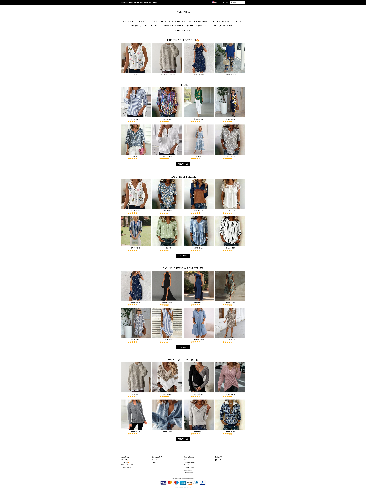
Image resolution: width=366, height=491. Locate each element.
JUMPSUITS (135, 26)
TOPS (154, 21)
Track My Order (188, 472)
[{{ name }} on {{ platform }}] (216, 460)
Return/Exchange (188, 470)
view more (183, 164)
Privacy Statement (179, 487)
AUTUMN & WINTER (172, 26)
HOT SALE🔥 (125, 460)
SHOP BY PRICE (183, 30)
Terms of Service (187, 487)
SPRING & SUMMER (197, 26)
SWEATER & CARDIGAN (173, 21)
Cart (226, 2)
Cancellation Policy (189, 467)
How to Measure (188, 465)
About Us (154, 460)
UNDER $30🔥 (125, 462)
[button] (133, 121)
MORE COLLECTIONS (223, 26)
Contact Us (155, 462)
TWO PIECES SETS (221, 21)
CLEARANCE (151, 26)
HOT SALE (128, 21)
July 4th (142, 21)
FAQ (185, 460)
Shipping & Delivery (189, 462)
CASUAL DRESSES (198, 21)
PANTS (237, 21)
